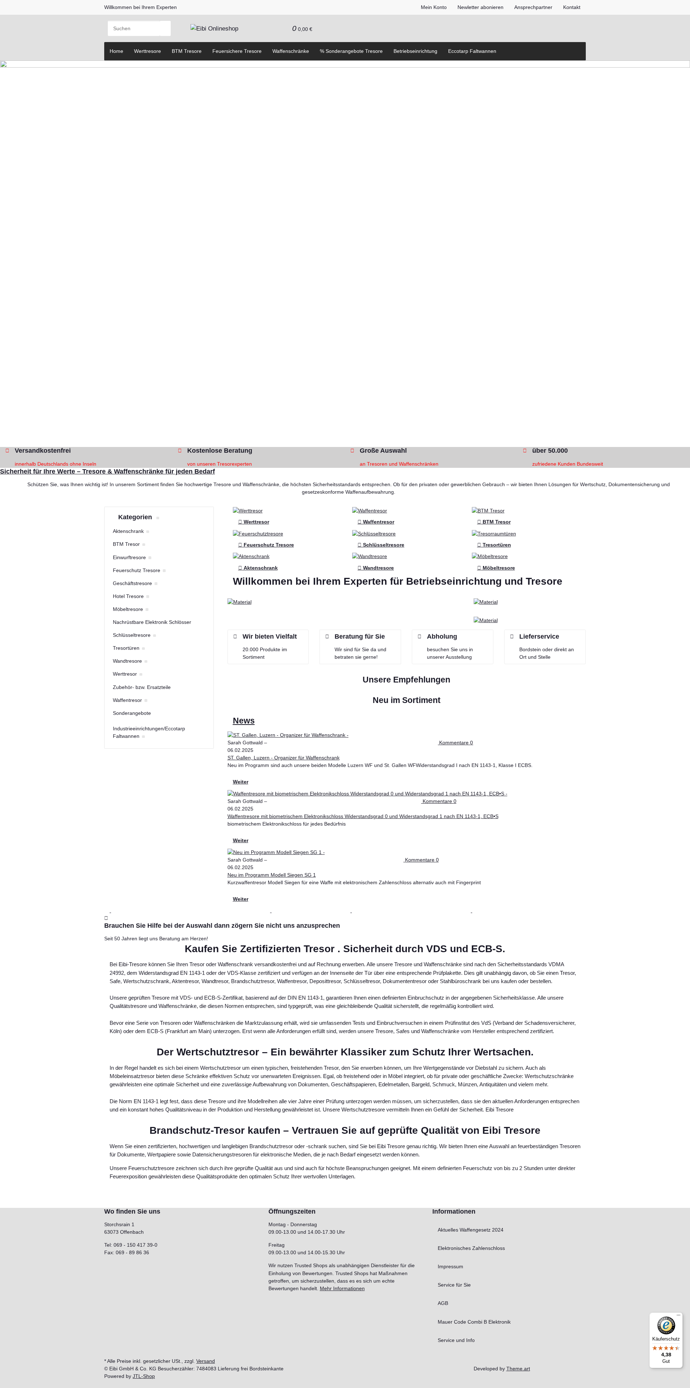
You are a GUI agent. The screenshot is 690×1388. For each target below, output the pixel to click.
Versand (205, 1361)
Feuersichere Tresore (237, 51)
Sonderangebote (132, 713)
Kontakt (571, 7)
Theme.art (518, 1368)
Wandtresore (376, 568)
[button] (270, 28)
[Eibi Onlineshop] (214, 28)
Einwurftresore (129, 557)
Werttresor (253, 522)
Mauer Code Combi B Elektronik (474, 1322)
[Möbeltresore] (490, 556)
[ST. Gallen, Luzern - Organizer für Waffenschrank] (380, 735)
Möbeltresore (496, 568)
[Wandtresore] (369, 556)
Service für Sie (454, 1285)
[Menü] (678, 1316)
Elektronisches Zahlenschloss (471, 1248)
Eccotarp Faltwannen (472, 51)
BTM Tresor (494, 522)
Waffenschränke (290, 51)
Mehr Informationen (342, 1288)
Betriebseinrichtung (415, 51)
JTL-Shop (144, 1376)
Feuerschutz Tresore (266, 545)
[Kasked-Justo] (485, 601)
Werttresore (147, 51)
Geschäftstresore (132, 583)
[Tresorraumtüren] (494, 533)
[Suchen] (165, 28)
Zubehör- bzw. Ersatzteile (142, 687)
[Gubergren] (485, 620)
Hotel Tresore (128, 596)
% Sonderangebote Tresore (351, 51)
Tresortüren (494, 545)
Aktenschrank (258, 568)
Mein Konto (434, 7)
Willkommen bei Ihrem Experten (140, 7)
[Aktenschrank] (251, 556)
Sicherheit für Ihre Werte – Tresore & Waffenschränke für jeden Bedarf (107, 471)
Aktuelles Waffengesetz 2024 (470, 1230)
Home (116, 51)
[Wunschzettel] (281, 28)
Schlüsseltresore (381, 545)
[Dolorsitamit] (239, 601)
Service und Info (456, 1340)
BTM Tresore (187, 51)
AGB (443, 1303)
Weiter (240, 782)
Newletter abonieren (480, 7)
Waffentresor (376, 522)
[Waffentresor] (369, 510)
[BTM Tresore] (488, 510)
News (244, 720)
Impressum (450, 1266)
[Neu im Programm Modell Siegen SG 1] (354, 852)
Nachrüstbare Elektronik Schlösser (152, 622)
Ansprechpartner (533, 7)
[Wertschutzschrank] (248, 510)
